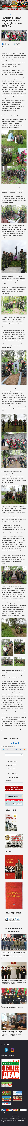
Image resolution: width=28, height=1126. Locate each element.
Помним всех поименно (12, 777)
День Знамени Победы (7, 1006)
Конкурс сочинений (11, 768)
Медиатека (8, 770)
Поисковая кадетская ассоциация (11, 764)
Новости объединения (11, 761)
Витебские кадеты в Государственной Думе (13, 980)
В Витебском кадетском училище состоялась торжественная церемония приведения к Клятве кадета (14, 954)
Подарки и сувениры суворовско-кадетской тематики (14, 774)
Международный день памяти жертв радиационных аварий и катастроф (11, 1032)
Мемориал (8, 780)
